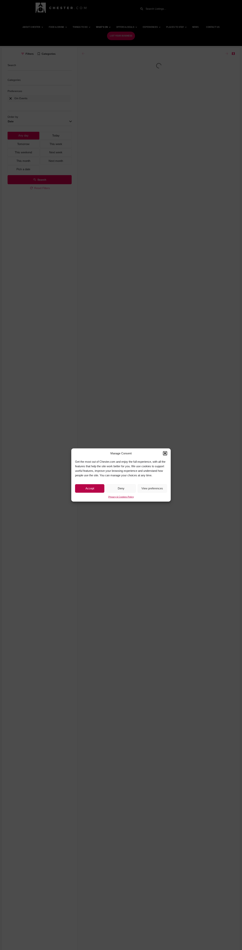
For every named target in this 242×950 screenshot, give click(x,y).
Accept (89, 488)
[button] (165, 453)
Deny (121, 488)
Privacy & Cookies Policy (121, 496)
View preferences (152, 488)
